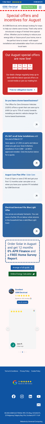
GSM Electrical (21, 292)
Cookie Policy (35, 371)
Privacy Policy (24, 371)
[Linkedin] (30, 396)
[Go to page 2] (22, 352)
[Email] (38, 404)
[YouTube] (38, 396)
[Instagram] (22, 396)
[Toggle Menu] (40, 7)
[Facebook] (13, 396)
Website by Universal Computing (31, 421)
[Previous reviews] (8, 329)
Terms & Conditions (11, 371)
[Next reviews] (37, 329)
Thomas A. (21, 344)
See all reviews (22, 302)
